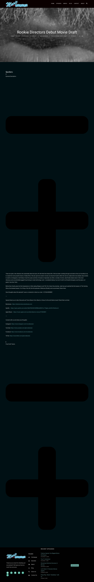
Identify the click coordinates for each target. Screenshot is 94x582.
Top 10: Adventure (45, 559)
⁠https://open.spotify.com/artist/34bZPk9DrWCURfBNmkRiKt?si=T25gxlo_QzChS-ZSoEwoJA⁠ (35, 308)
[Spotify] (7, 573)
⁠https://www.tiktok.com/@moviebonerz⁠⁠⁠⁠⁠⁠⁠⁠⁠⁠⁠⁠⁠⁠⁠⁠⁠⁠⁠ (20, 336)
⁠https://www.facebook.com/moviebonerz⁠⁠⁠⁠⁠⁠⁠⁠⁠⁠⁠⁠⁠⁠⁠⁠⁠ (22, 332)
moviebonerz (44, 36)
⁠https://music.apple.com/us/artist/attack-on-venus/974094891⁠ (29, 312)
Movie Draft (63, 36)
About (82, 3)
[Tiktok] (19, 573)
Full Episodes (55, 36)
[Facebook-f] (23, 573)
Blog (70, 3)
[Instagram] (11, 573)
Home (52, 3)
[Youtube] (15, 573)
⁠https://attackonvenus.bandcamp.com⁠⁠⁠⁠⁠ (22, 304)
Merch (65, 3)
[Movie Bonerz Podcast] (17, 4)
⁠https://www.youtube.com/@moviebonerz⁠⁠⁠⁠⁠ (21, 328)
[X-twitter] (7, 575)
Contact (76, 3)
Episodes (58, 3)
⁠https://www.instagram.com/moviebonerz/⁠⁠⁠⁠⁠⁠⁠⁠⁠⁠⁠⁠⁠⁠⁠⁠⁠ (23, 324)
